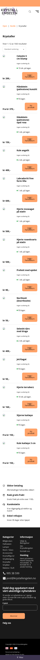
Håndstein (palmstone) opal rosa (23, 120)
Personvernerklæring (12, 652)
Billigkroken (7, 541)
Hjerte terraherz (25, 387)
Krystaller (7, 562)
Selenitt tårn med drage (23, 330)
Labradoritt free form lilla (25, 179)
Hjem (5, 26)
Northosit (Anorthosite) (23, 299)
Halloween (7, 544)
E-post (5, 603)
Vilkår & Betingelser (24, 542)
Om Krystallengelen (26, 547)
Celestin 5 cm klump (22, 57)
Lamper (6, 547)
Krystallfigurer (9, 556)
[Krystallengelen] (9, 12)
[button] (31, 76)
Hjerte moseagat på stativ (25, 210)
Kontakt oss (25, 551)
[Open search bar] (30, 11)
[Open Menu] (37, 11)
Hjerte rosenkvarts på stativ (26, 241)
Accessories (8, 553)
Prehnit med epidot (27, 270)
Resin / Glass (8, 550)
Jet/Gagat (21, 359)
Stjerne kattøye (25, 415)
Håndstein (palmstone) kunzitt (27, 88)
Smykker (6, 565)
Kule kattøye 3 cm (26, 443)
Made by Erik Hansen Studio (14, 654)
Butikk (12, 26)
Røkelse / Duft (8, 568)
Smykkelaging (8, 559)
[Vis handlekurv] (35, 655)
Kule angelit (23, 150)
